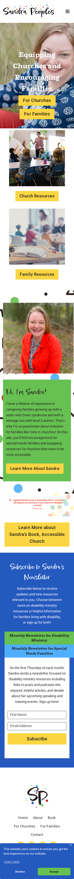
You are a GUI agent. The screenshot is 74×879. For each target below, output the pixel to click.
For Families (50, 826)
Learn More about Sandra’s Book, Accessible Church (37, 534)
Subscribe (37, 739)
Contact (37, 835)
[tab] (39, 638)
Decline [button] (20, 871)
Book (52, 818)
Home (23, 818)
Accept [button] (54, 871)
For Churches (24, 826)
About (38, 818)
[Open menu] (67, 11)
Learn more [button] (12, 861)
